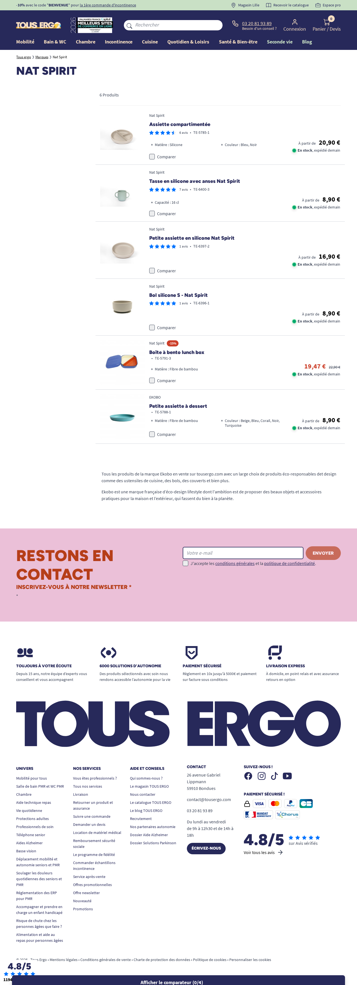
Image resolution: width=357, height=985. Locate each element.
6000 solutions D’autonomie (130, 666)
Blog (307, 41)
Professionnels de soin (35, 826)
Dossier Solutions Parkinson (153, 842)
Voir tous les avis (259, 852)
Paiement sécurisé (202, 666)
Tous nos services (87, 786)
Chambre (24, 794)
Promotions (83, 908)
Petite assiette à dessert (178, 406)
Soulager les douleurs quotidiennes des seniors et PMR (39, 878)
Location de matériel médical (97, 832)
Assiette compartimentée (179, 124)
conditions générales (235, 563)
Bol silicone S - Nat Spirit (178, 295)
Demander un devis (89, 824)
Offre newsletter (86, 892)
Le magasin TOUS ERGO (149, 786)
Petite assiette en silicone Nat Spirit (192, 238)
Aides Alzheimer (29, 842)
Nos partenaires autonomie (152, 826)
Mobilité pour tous (31, 778)
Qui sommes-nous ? (146, 778)
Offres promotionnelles (92, 884)
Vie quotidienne (29, 810)
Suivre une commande (91, 816)
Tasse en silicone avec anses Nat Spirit (194, 181)
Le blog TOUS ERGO (146, 810)
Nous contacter (142, 794)
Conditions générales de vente (105, 959)
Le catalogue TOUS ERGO (150, 802)
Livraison (80, 794)
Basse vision (26, 850)
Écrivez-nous (206, 848)
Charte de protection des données (162, 959)
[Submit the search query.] (129, 25)
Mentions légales (64, 959)
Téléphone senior (30, 834)
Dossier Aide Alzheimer (149, 834)
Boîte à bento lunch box (176, 352)
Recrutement (141, 818)
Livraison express (285, 666)
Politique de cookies (209, 959)
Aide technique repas (33, 802)
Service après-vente (89, 876)
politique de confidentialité (289, 563)
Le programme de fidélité (94, 854)
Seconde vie (280, 41)
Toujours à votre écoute (44, 666)
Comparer (166, 156)
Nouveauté (82, 900)
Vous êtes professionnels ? (95, 778)
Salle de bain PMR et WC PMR (40, 786)
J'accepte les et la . (253, 563)
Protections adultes (32, 818)
